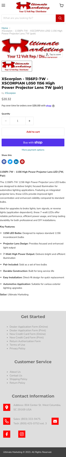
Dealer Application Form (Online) (29, 327)
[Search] (60, 18)
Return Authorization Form (25, 341)
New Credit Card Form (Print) (27, 337)
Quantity (6, 114)
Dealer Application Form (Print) (28, 330)
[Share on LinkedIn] (16, 161)
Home (5, 28)
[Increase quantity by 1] (29, 121)
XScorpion (10, 93)
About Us (15, 372)
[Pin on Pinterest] (22, 161)
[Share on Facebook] (4, 161)
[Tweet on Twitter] (10, 161)
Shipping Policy (18, 379)
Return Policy (17, 383)
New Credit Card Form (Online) (28, 334)
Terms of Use (18, 345)
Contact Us (16, 375)
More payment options (33, 150)
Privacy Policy (18, 348)
